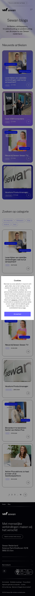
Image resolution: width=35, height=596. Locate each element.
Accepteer (17, 314)
